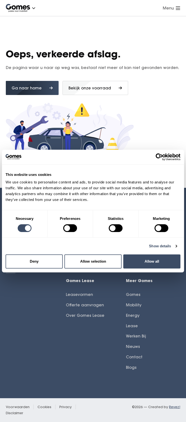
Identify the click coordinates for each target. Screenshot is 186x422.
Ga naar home (27, 88)
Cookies (44, 407)
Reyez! (174, 407)
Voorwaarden (18, 407)
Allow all (152, 261)
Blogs (131, 367)
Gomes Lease (80, 280)
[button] (33, 8)
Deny (34, 261)
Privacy (65, 407)
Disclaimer (14, 413)
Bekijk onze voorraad (90, 88)
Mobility (133, 304)
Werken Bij (136, 336)
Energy (133, 315)
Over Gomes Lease (85, 315)
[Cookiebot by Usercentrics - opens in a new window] (159, 157)
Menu (168, 8)
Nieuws (133, 346)
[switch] (70, 228)
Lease (132, 325)
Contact (134, 356)
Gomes (133, 294)
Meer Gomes (139, 280)
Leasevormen (79, 294)
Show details (160, 246)
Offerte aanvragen (85, 304)
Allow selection (93, 261)
